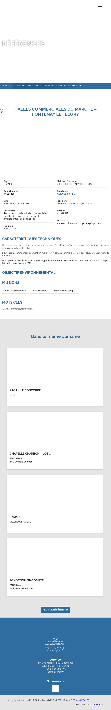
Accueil (6, 86)
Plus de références (55, 609)
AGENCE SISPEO (66, 193)
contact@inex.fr (55, 650)
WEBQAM (97, 704)
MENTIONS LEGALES (79, 700)
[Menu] (100, 7)
